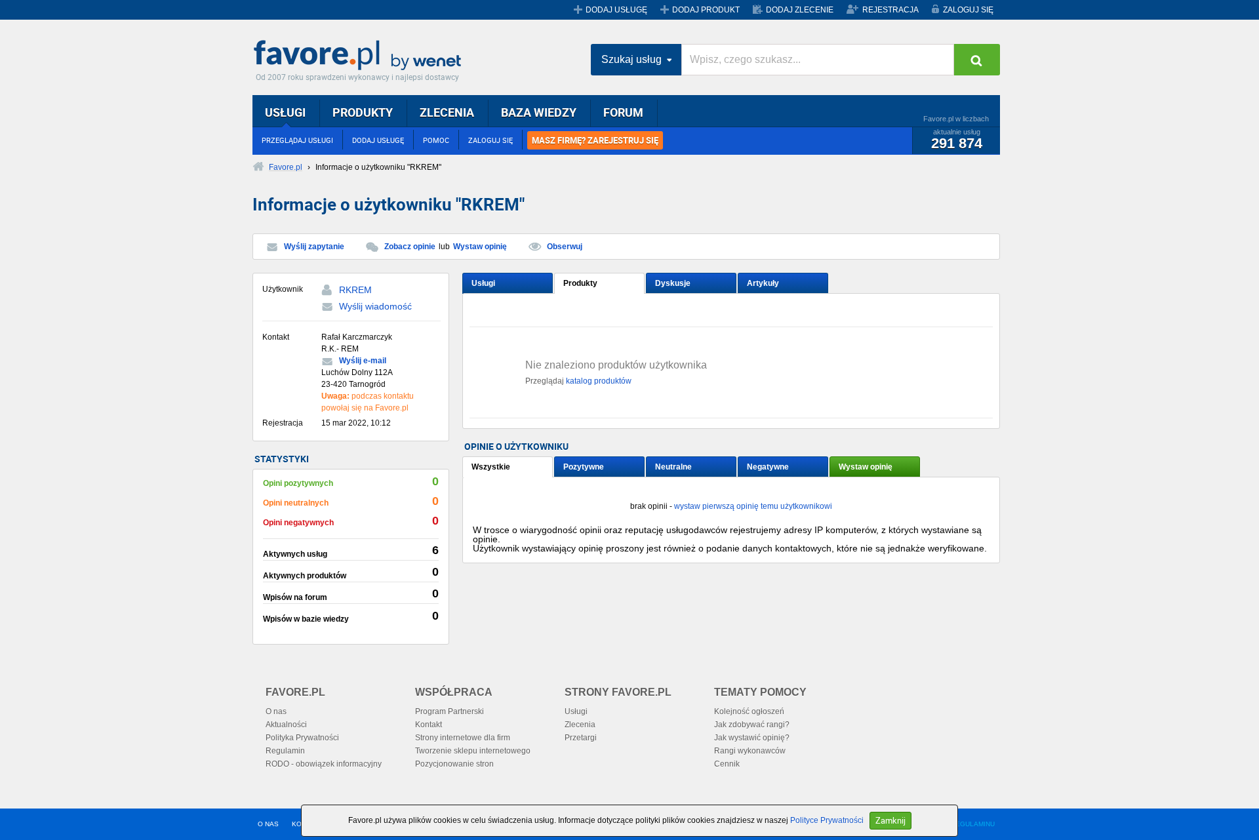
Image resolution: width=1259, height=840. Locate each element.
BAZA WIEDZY (538, 112)
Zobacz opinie (409, 246)
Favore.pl (360, 55)
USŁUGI (285, 112)
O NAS (268, 824)
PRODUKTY (362, 112)
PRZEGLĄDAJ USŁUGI (297, 140)
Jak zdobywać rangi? (751, 724)
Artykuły (763, 283)
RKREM (355, 290)
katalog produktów (598, 381)
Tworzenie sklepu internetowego (472, 750)
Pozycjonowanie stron (454, 764)
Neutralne (673, 466)
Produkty (580, 283)
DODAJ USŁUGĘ (616, 9)
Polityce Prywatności (827, 820)
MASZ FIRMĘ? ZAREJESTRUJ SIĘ (595, 140)
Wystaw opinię (480, 246)
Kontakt (428, 724)
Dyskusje (672, 283)
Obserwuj (564, 246)
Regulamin (285, 750)
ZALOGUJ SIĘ (968, 9)
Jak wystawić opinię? (751, 737)
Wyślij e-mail (362, 360)
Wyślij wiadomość (375, 306)
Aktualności (286, 724)
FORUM (623, 112)
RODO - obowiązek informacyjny (324, 764)
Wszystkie (490, 466)
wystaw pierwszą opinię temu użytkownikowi (753, 506)
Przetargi (581, 737)
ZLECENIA (447, 112)
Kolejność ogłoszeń (749, 711)
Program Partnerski (449, 711)
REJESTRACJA (890, 9)
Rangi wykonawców (750, 750)
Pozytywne (583, 466)
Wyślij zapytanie (314, 246)
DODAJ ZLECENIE (799, 9)
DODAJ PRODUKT (706, 9)
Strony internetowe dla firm (462, 737)
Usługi (483, 283)
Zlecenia (580, 724)
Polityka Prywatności (302, 737)
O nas (276, 711)
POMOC (436, 140)
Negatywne (768, 466)
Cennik (727, 764)
